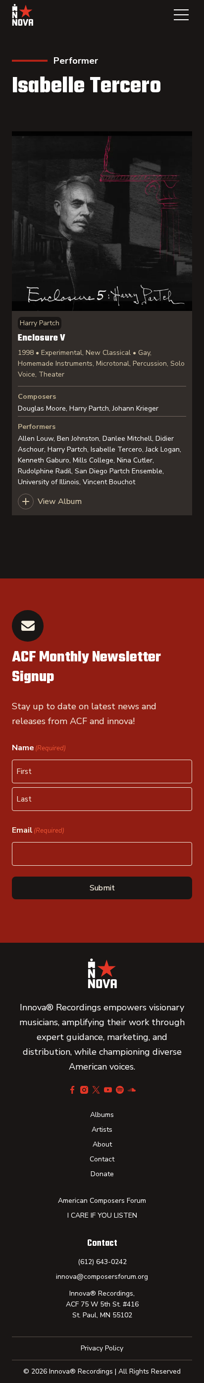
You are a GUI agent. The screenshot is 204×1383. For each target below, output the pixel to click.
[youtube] (108, 1090)
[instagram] (84, 1090)
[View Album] (102, 323)
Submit (102, 888)
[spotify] (120, 1090)
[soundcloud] (132, 1090)
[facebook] (72, 1090)
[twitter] (96, 1090)
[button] (181, 15)
